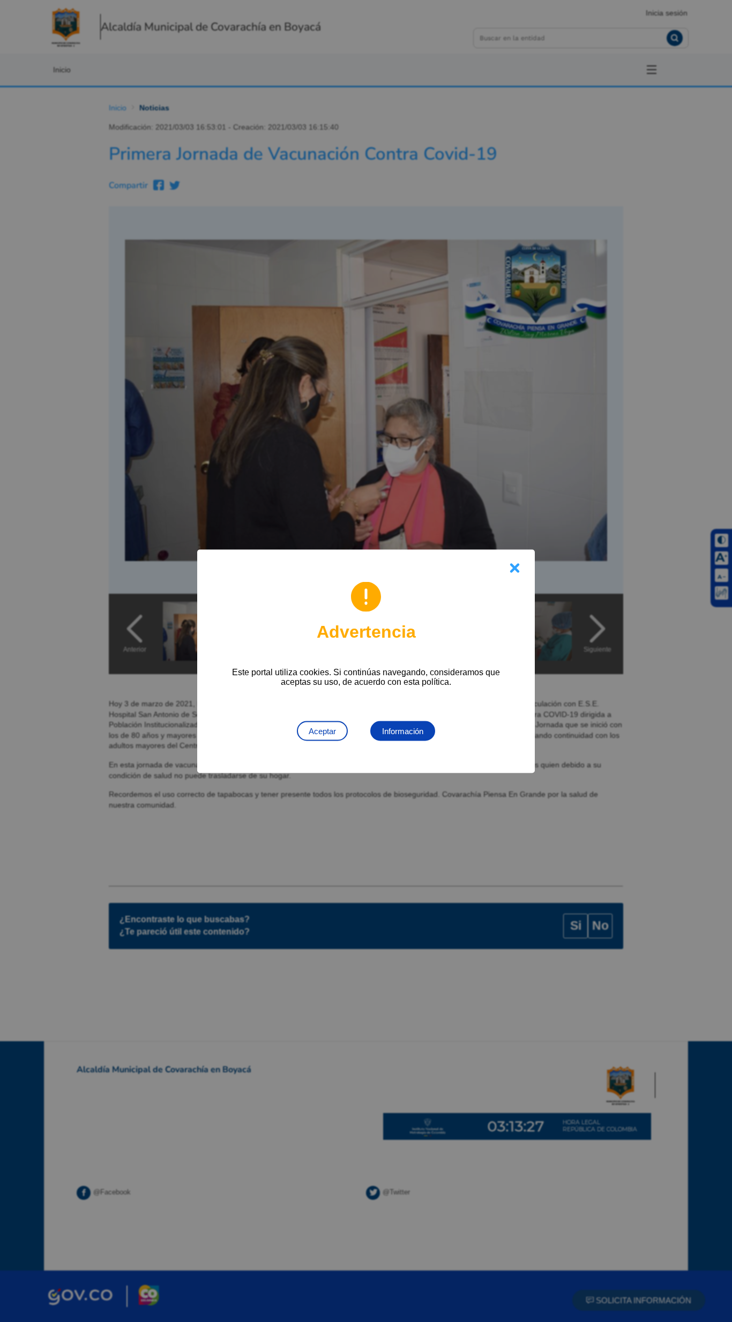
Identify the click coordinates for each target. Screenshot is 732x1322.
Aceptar (322, 730)
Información (402, 730)
